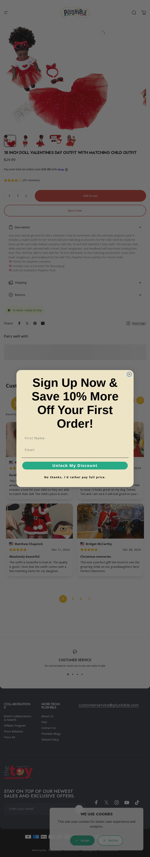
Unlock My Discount (75, 465)
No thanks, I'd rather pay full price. (75, 477)
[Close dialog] (129, 374)
